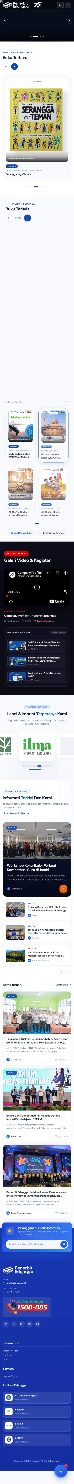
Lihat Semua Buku (22, 533)
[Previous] (9, 218)
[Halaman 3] (40, 523)
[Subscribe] (63, 1244)
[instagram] (14, 1324)
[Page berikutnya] (65, 402)
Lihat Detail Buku (24, 387)
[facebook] (6, 1324)
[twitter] (30, 1324)
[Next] (27, 218)
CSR (5, 1359)
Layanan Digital (10, 1376)
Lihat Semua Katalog (53, 533)
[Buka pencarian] (60, 5)
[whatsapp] (37, 1324)
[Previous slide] (5, 21)
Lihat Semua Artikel (14, 813)
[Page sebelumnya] (59, 402)
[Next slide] (69, 21)
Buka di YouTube (45, 621)
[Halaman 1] (33, 523)
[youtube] (22, 1324)
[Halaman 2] (37, 523)
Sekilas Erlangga (10, 1350)
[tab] (30, 36)
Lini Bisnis (7, 1355)
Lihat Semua (62, 984)
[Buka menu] (68, 5)
